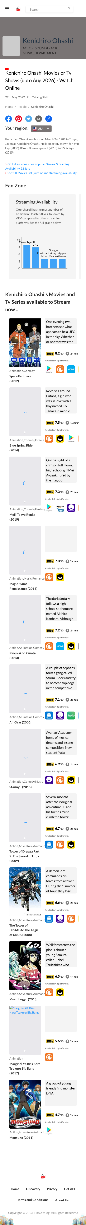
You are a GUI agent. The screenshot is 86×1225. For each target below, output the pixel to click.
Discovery (33, 1189)
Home (9, 106)
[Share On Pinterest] (18, 118)
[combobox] (41, 128)
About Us (62, 1200)
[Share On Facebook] (8, 118)
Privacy (52, 1189)
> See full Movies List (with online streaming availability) (41, 173)
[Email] (38, 118)
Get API (69, 1189)
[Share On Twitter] (28, 118)
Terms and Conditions (32, 1200)
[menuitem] (15, 1191)
